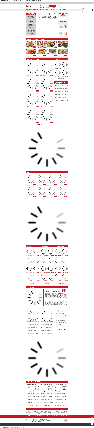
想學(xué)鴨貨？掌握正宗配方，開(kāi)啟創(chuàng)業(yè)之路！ (61, 320)
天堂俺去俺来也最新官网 (21, 427)
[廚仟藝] (29, 6)
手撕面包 (29, 31)
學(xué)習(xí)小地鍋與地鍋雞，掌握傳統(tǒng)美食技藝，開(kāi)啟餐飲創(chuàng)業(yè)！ (61, 327)
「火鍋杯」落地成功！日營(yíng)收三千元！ (65, 76)
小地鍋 (27, 55)
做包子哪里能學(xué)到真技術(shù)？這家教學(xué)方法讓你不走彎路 (60, 98)
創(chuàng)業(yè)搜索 (52, 6)
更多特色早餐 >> (33, 283)
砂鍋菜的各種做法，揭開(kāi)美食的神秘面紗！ (33, 403)
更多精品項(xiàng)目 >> (40, 124)
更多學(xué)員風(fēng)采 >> (61, 78)
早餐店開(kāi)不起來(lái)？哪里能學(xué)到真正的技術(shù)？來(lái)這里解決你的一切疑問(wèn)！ (60, 95)
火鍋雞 (41, 106)
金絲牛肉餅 (33, 17)
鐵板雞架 (54, 7)
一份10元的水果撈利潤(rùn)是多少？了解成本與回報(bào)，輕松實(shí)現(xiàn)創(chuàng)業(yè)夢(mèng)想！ (60, 87)
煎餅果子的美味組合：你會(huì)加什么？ (46, 405)
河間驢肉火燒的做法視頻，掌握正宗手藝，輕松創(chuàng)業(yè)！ (61, 322)
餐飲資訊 (41, 9)
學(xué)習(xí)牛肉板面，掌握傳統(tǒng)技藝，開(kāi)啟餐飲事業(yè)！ (33, 331)
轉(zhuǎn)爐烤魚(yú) (49, 7)
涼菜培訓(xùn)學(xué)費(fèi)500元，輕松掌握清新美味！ (33, 397)
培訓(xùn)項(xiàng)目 (35, 9)
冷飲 (55, 272)
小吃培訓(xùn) (38, 413)
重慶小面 (31, 25)
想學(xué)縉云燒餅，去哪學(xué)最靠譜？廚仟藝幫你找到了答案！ (60, 100)
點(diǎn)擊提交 (63, 21)
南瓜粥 (34, 34)
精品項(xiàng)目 (31, 13)
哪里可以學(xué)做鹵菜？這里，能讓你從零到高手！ (60, 91)
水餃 (33, 280)
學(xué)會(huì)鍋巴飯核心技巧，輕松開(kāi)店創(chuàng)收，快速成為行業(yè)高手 (61, 396)
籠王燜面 (46, 7)
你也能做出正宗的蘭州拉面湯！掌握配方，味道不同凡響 (60, 94)
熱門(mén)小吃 (31, 16)
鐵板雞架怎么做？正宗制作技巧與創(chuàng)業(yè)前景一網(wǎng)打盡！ (61, 313)
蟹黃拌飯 (41, 280)
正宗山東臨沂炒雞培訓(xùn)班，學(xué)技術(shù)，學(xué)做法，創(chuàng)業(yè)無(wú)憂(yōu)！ (33, 327)
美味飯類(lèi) (31, 21)
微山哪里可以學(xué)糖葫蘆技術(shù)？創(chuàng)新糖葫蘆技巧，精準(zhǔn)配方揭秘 (61, 384)
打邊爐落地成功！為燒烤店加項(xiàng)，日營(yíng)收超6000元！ (58, 68)
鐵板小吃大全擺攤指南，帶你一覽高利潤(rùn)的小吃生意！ (47, 384)
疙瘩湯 (33, 272)
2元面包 (31, 31)
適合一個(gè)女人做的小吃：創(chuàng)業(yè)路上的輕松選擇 (47, 396)
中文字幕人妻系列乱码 (6, 427)
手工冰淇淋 (63, 272)
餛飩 (33, 255)
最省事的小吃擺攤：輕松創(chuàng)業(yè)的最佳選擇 (47, 400)
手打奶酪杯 (63, 280)
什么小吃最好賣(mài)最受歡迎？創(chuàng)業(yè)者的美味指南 (47, 397)
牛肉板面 (29, 25)
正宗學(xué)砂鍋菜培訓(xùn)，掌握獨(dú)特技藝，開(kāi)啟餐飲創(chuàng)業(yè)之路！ (61, 329)
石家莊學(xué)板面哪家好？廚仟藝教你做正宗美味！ (33, 324)
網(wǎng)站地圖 (66, 2)
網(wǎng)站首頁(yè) (29, 9)
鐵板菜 (38, 55)
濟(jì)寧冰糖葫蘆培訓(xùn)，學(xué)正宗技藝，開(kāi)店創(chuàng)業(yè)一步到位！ (60, 88)
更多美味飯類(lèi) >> (47, 283)
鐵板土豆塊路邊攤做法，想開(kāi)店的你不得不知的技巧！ (61, 403)
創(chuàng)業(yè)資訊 (58, 9)
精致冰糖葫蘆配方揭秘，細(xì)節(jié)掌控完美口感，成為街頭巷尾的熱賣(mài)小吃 (61, 393)
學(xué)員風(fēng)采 (52, 9)
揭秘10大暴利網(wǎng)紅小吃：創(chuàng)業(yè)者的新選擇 (47, 402)
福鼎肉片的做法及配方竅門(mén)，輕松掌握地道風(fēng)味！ (61, 324)
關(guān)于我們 (64, 9)
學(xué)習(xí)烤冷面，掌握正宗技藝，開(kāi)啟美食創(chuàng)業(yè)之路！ (47, 333)
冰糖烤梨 (33, 31)
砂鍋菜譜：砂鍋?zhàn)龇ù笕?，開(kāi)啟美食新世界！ (33, 402)
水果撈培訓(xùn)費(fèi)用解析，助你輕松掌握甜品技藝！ (33, 334)
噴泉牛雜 (32, 28)
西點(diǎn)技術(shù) (31, 30)
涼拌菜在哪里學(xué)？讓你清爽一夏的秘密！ (33, 399)
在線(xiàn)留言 (33, 10)
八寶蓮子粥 (29, 34)
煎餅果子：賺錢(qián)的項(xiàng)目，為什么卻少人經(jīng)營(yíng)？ (33, 393)
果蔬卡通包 (59, 196)
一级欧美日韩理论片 (11, 427)
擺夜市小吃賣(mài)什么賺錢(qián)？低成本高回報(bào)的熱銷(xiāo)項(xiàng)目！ (60, 85)
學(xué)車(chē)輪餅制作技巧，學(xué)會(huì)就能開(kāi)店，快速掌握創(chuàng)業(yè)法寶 (61, 397)
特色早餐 (31, 19)
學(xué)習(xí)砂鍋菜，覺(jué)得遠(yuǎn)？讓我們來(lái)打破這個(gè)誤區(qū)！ (33, 405)
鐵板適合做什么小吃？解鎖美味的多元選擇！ (61, 402)
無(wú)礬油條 (27, 255)
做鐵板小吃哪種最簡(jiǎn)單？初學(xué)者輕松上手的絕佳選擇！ (61, 399)
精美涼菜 (59, 55)
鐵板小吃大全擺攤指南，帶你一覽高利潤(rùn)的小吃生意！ (61, 405)
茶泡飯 (29, 22)
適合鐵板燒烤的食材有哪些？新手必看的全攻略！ (61, 400)
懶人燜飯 (33, 22)
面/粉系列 (31, 24)
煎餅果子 (46, 411)
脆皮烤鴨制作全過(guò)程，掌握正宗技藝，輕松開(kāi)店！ (61, 318)
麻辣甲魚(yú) (28, 28)
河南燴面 (34, 25)
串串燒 (29, 17)
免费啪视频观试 (2, 427)
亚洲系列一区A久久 (16, 427)
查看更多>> (34, 47)
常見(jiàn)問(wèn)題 (45, 9)
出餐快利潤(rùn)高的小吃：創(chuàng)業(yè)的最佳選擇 (47, 393)
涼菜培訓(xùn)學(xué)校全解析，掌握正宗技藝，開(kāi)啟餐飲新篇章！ (47, 331)
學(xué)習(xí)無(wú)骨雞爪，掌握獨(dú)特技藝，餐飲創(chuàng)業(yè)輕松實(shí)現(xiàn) (33, 333)
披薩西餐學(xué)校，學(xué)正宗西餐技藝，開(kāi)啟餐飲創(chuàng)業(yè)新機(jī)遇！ (33, 322)
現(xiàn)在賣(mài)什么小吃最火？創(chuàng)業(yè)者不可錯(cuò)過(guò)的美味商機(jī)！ (47, 399)
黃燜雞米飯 (48, 280)
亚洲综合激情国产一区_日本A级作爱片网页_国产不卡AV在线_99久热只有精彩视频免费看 (20, 1)
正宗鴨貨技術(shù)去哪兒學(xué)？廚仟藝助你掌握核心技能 (33, 330)
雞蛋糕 (27, 280)
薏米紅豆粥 (31, 34)
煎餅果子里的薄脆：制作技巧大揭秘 (31, 384)
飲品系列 (31, 33)
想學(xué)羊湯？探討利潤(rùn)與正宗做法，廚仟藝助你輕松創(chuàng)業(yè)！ (47, 327)
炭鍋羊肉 (28, 106)
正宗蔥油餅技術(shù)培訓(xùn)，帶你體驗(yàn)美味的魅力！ (33, 396)
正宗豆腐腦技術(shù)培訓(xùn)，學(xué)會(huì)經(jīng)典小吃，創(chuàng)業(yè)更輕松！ (47, 324)
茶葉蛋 (27, 272)
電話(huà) (92, 423)
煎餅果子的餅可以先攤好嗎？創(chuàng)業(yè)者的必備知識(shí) (47, 403)
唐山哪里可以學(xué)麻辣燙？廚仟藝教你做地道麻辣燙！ (47, 334)
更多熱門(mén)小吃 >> (47, 199)
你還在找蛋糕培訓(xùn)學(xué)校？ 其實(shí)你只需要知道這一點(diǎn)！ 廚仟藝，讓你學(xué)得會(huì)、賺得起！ (60, 97)
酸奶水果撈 (56, 280)
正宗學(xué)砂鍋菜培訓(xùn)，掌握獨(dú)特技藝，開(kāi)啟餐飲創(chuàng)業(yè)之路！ (47, 322)
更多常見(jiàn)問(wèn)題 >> (61, 102)
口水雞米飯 (41, 272)
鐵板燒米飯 (48, 272)
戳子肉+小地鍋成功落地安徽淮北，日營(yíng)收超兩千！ (65, 68)
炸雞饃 (30, 17)
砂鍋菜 (52, 7)
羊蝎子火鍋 (33, 14)
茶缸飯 (31, 22)
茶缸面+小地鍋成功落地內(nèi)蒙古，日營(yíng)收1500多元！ (58, 76)
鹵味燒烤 (31, 27)
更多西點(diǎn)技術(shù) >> (61, 283)
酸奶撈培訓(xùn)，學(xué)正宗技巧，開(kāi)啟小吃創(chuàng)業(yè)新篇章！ (61, 315)
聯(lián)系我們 (62, 2)
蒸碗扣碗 (31, 14)
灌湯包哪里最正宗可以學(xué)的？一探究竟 (33, 400)
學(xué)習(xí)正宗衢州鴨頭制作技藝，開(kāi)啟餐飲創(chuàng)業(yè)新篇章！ (47, 330)
